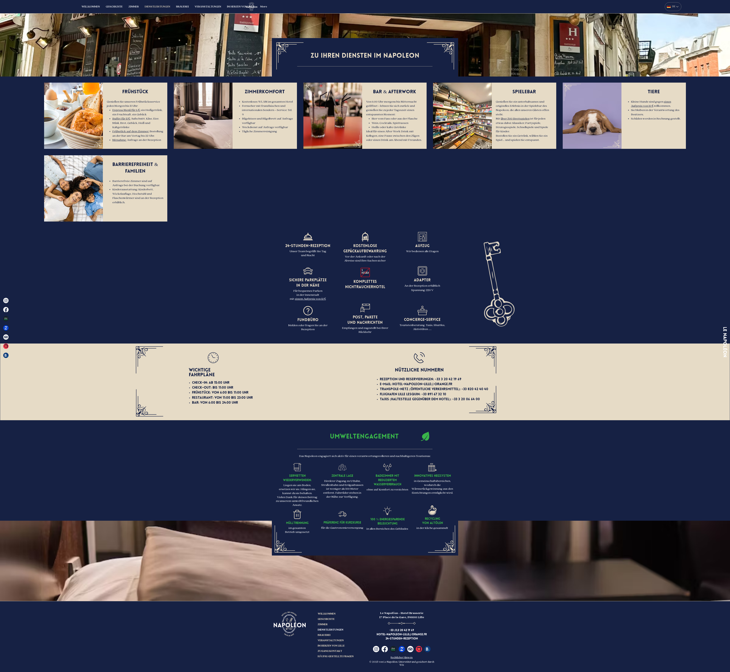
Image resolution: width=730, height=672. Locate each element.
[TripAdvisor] (6, 337)
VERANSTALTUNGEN (331, 640)
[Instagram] (6, 300)
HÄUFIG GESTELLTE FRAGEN (331, 656)
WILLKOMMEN (327, 613)
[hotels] (419, 649)
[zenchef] (6, 328)
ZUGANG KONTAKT (330, 651)
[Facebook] (6, 309)
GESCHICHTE (326, 619)
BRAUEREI (324, 635)
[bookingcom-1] (427, 649)
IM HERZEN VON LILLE (331, 645)
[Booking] (6, 355)
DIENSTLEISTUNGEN (330, 629)
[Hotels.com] (6, 346)
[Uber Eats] (6, 318)
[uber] (393, 649)
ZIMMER (323, 624)
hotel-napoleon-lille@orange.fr (422, 384)
